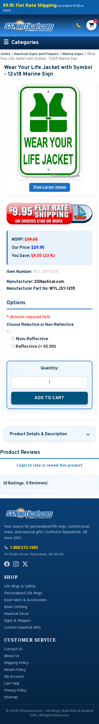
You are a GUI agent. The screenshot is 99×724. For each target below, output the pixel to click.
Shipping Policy (16, 662)
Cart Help (12, 683)
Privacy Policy (15, 690)
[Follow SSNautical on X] (25, 564)
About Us (11, 655)
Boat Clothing (15, 606)
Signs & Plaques (17, 620)
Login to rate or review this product (49, 465)
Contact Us (13, 648)
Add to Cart (49, 398)
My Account (14, 676)
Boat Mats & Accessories (25, 599)
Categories (25, 42)
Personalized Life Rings (23, 592)
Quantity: (49, 368)
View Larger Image (49, 187)
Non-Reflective (32, 338)
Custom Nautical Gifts (22, 627)
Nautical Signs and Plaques (36, 54)
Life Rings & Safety (20, 586)
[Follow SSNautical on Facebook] (7, 564)
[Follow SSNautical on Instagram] (16, 564)
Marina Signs (72, 54)
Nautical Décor (16, 613)
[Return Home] (36, 25)
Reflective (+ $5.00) (36, 346)
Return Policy (15, 669)
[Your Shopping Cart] (91, 25)
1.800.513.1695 (78, 25)
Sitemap (11, 696)
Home (5, 54)
